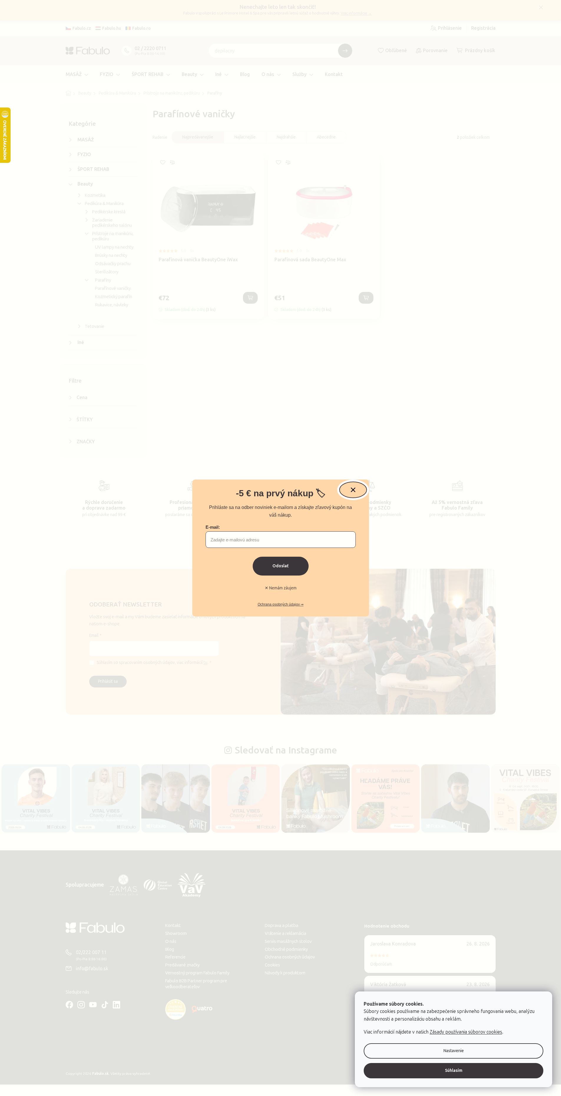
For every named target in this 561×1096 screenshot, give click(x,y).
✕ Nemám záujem (281, 588)
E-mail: (213, 527)
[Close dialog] (353, 490)
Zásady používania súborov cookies (466, 1032)
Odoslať (280, 565)
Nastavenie (453, 1050)
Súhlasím (453, 1070)
